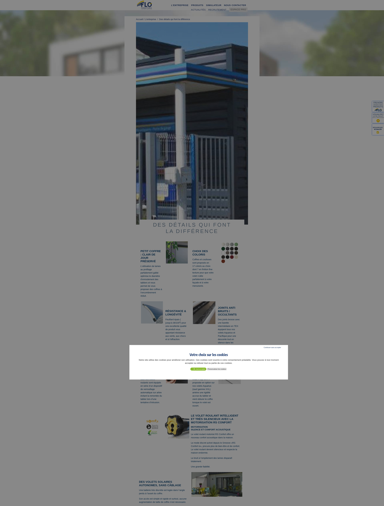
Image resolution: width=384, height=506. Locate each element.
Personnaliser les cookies (217, 369)
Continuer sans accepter (272, 347)
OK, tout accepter (199, 369)
